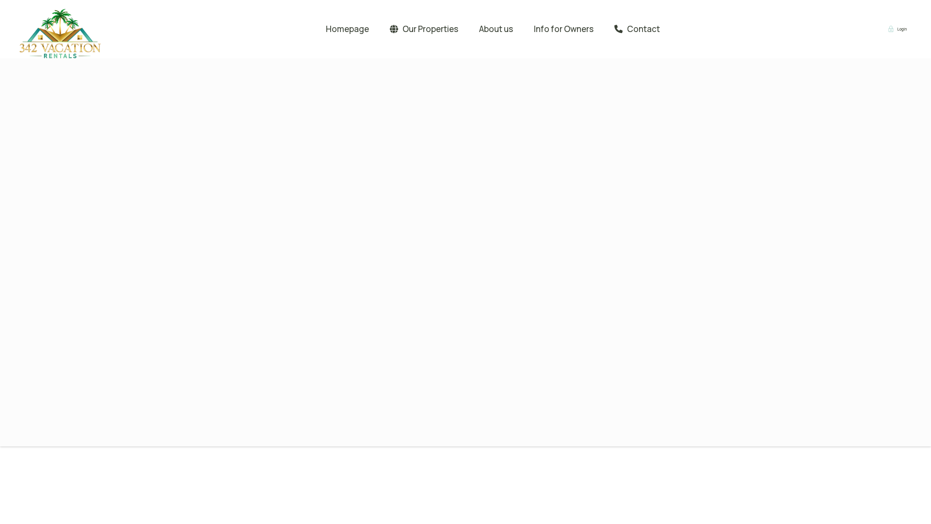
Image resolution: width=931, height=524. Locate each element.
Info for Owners (564, 28)
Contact (643, 28)
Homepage (347, 28)
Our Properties (430, 28)
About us (496, 28)
